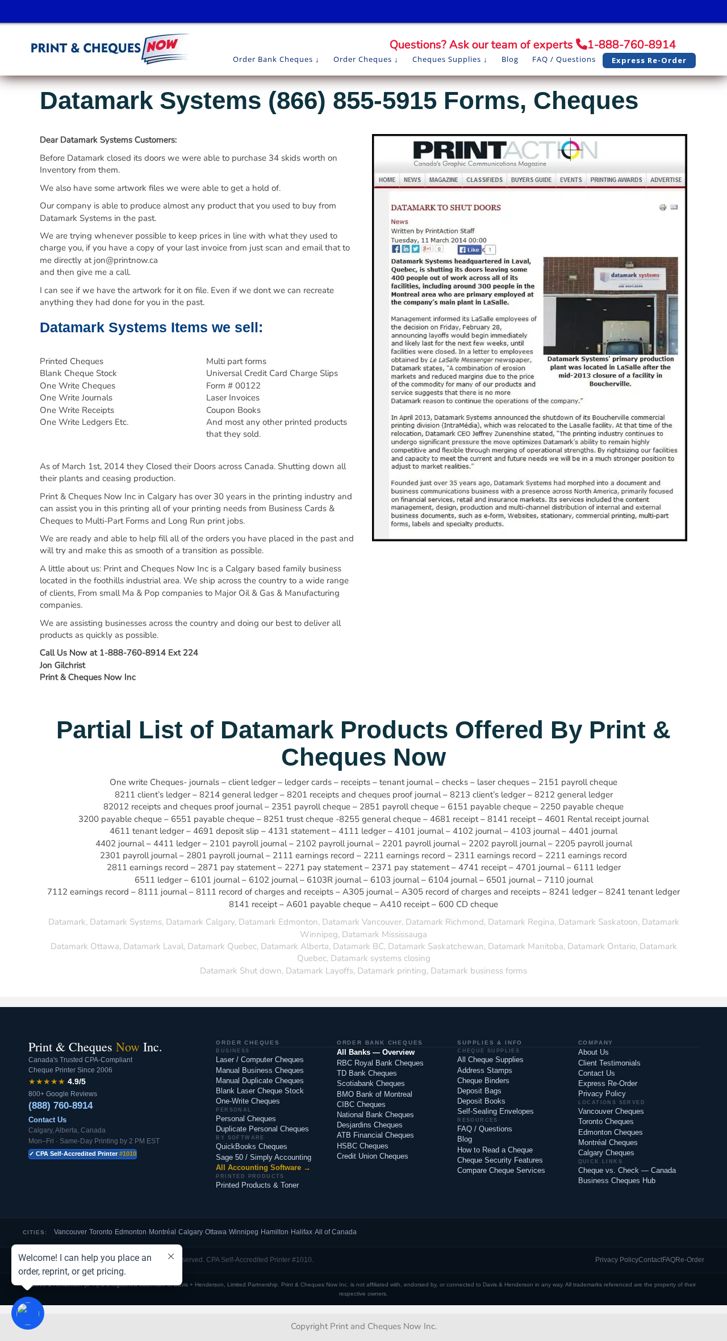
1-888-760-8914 (631, 44)
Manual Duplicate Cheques (260, 1080)
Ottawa (216, 1232)
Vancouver (70, 1232)
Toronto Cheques (606, 1121)
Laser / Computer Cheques (260, 1059)
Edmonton (131, 1232)
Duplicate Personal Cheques (262, 1129)
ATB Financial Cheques (375, 1135)
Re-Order (689, 1260)
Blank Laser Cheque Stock (260, 1091)
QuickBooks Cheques (251, 1146)
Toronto (100, 1232)
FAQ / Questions (484, 1129)
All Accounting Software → (263, 1167)
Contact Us (47, 1120)
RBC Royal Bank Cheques (380, 1063)
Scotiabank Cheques (371, 1083)
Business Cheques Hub (616, 1180)
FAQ (668, 1260)
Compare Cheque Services (501, 1170)
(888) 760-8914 (60, 1105)
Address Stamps (484, 1070)
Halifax (301, 1232)
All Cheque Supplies (490, 1059)
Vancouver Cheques (611, 1111)
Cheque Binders (483, 1080)
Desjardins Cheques (370, 1125)
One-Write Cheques (248, 1101)
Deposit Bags (479, 1091)
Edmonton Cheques (610, 1132)
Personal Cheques (246, 1118)
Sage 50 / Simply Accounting (263, 1157)
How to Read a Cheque (495, 1150)
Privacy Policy (602, 1093)
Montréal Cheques (608, 1142)
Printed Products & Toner (257, 1185)
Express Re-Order (607, 1083)
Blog (464, 1139)
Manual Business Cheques (260, 1070)
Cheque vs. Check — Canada (627, 1170)
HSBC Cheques (362, 1146)
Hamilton (275, 1232)
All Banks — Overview (376, 1052)
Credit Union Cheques (372, 1156)
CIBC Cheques (361, 1104)
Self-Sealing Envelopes (495, 1111)
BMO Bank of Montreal (374, 1094)
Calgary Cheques (606, 1152)
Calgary (190, 1232)
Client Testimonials (609, 1063)
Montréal (162, 1232)
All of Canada (336, 1232)
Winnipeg (243, 1232)
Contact (650, 1260)
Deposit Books (481, 1101)
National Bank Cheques (375, 1114)
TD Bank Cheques (367, 1073)
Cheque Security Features (500, 1160)
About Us (593, 1052)
